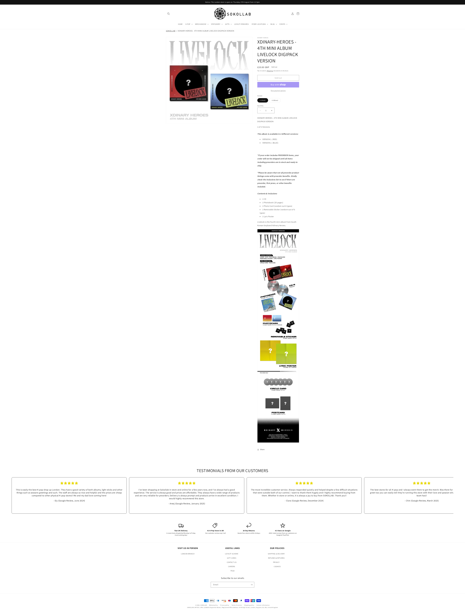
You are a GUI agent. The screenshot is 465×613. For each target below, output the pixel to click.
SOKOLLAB (170, 31)
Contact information (263, 605)
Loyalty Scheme (231, 554)
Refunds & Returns (276, 558)
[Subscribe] (251, 585)
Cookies (277, 566)
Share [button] (262, 449)
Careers (231, 566)
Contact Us (231, 562)
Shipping (270, 71)
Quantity (260, 106)
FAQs (232, 571)
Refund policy (213, 605)
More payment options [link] (278, 90)
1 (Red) (264, 101)
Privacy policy (224, 605)
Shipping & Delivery (276, 554)
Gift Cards (231, 558)
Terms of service (237, 605)
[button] (168, 13)
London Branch (188, 554)
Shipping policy (249, 605)
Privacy (276, 562)
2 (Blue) (276, 101)
